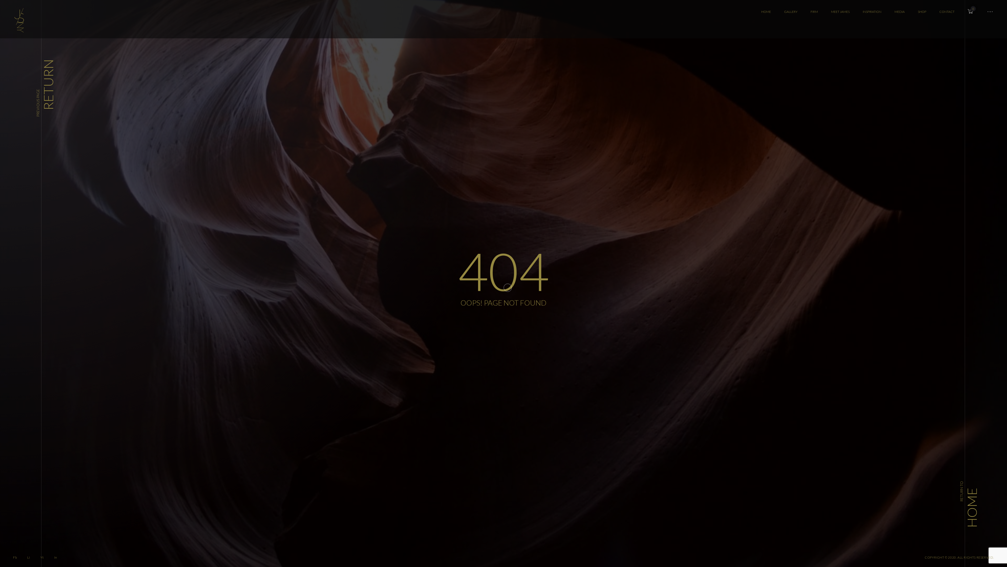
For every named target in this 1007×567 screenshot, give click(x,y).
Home (766, 12)
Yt (42, 557)
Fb (15, 557)
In (55, 557)
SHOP (922, 12)
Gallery (790, 12)
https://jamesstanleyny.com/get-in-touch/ (926, 528)
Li (28, 557)
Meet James (840, 12)
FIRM (814, 12)
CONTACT (947, 12)
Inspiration (872, 12)
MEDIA (899, 12)
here (884, 528)
